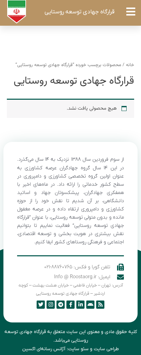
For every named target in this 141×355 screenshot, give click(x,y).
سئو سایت (78, 349)
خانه (130, 65)
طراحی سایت (106, 349)
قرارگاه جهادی (33, 332)
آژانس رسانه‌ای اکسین (43, 349)
